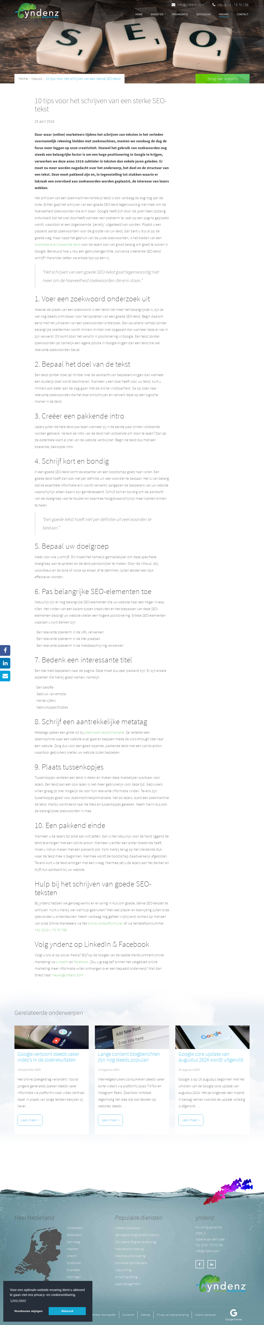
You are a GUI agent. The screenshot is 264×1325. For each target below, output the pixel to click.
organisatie (179, 14)
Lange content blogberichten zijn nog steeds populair (129, 1056)
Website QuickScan (127, 1228)
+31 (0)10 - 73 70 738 (232, 4)
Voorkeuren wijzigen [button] (28, 1311)
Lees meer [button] (18, 1300)
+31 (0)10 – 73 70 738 (51, 929)
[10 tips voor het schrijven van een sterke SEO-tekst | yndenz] (38, 9)
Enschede (73, 1270)
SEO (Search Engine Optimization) (137, 1235)
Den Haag (73, 1242)
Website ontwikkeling (129, 1249)
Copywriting (123, 1270)
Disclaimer (128, 1315)
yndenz (205, 1217)
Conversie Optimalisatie (131, 1263)
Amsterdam (74, 1228)
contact (243, 14)
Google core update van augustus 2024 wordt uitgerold (210, 1056)
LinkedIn (62, 961)
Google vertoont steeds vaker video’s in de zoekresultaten (48, 1056)
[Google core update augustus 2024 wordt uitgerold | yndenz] (212, 1037)
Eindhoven (74, 1263)
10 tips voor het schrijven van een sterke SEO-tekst (83, 78)
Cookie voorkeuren (205, 1315)
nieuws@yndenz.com (67, 975)
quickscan (203, 14)
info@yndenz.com (190, 4)
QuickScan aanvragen (89, 14)
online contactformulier (105, 923)
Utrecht (72, 1256)
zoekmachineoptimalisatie (104, 732)
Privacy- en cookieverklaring (173, 1315)
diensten (157, 14)
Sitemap (145, 1315)
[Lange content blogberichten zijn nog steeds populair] (132, 1037)
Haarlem (72, 1249)
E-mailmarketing (126, 1277)
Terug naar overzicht (222, 78)
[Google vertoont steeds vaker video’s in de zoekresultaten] (51, 1037)
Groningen (74, 1277)
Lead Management (127, 1284)
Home (139, 14)
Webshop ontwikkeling (130, 1256)
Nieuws (224, 14)
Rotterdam (74, 1235)
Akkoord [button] (67, 1311)
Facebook (81, 961)
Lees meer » (30, 1120)
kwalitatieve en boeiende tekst (57, 244)
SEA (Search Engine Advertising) (136, 1242)
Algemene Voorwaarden (102, 1315)
